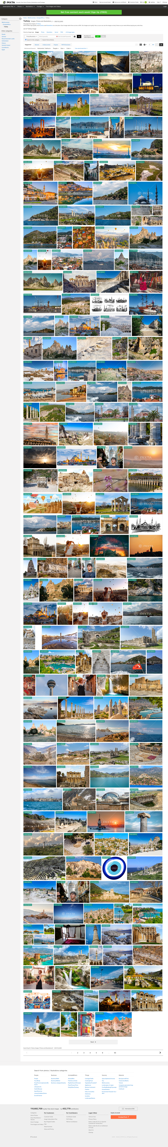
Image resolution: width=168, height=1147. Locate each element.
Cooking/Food (89, 1080)
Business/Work (55, 1078)
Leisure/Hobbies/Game (40, 1093)
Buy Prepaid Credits (49, 1121)
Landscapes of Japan (108, 1085)
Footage (39, 6)
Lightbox (152, 2)
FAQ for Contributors (71, 1121)
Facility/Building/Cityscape (109, 1087)
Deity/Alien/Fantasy (73, 1087)
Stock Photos (34, 1115)
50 (153, 44)
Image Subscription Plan (50, 1119)
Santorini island (6, 45)
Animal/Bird (71, 1078)
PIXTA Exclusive (66, 44)
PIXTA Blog (69, 1119)
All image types (70, 32)
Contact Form (123, 1117)
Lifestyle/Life (37, 1086)
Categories (33, 1113)
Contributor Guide (71, 1116)
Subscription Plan (8, 6)
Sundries (87, 1096)
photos (42, 25)
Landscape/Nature (90, 1098)
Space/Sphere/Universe (108, 1078)
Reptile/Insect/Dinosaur (74, 1083)
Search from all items (48, 40)
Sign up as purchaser (105, 2)
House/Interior (106, 1089)
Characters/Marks (124, 1080)
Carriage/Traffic (89, 1078)
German (4, 36)
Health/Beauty (38, 1089)
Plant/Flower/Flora (73, 1085)
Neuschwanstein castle (8, 38)
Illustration (49, 32)
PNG (61, 32)
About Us (91, 1130)
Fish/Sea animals (72, 1080)
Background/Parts (124, 1078)
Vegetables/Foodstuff (91, 1083)
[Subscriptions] (43, 282)
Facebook (34, 1137)
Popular (56, 44)
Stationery (88, 1094)
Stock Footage (34, 1122)
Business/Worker (55, 1080)
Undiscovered (46, 44)
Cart (144, 2)
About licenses (48, 1126)
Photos (20, 6)
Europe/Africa (6, 24)
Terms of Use (92, 1116)
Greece (4, 43)
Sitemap (165, 2)
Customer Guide (134, 2)
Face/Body (37, 1080)
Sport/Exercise (38, 1091)
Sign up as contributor (120, 2)
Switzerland (5, 41)
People (36, 1078)
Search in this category (33, 40)
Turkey (39, 23)
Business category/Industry (58, 1083)
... (108, 1053)
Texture (121, 1083)
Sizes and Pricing (49, 1129)
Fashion (87, 1089)
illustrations (50, 25)
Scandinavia (5, 47)
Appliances (88, 1085)
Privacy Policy (92, 1119)
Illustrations (29, 6)
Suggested (28, 44)
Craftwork (121, 1089)
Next (92, 1042)
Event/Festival (38, 1095)
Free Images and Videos (53, 6)
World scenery (5, 22)
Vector (56, 32)
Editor (95, 2)
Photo (42, 32)
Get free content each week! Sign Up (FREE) (84, 12)
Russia (3, 34)
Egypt (3, 49)
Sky (103, 1080)
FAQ (45, 1124)
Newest (37, 44)
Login (165, 6)
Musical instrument (90, 1087)
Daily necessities (89, 1091)
